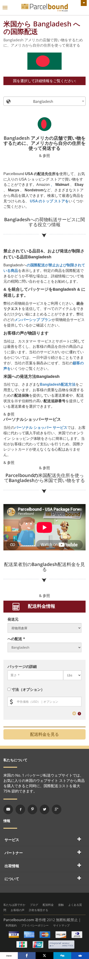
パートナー (14, 852)
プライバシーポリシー (35, 925)
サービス (12, 839)
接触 (61, 905)
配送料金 (48, 905)
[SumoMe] (80, 955)
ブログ (34, 905)
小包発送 (44, 8)
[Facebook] (27, 955)
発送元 (13, 619)
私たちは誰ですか (14, 905)
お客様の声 (17, 910)
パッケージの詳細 (22, 666)
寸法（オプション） (28, 689)
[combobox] (44, 101)
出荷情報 (12, 865)
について (12, 878)
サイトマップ (61, 925)
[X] (44, 955)
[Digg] (62, 955)
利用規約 (11, 925)
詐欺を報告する (38, 910)
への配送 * (16, 638)
